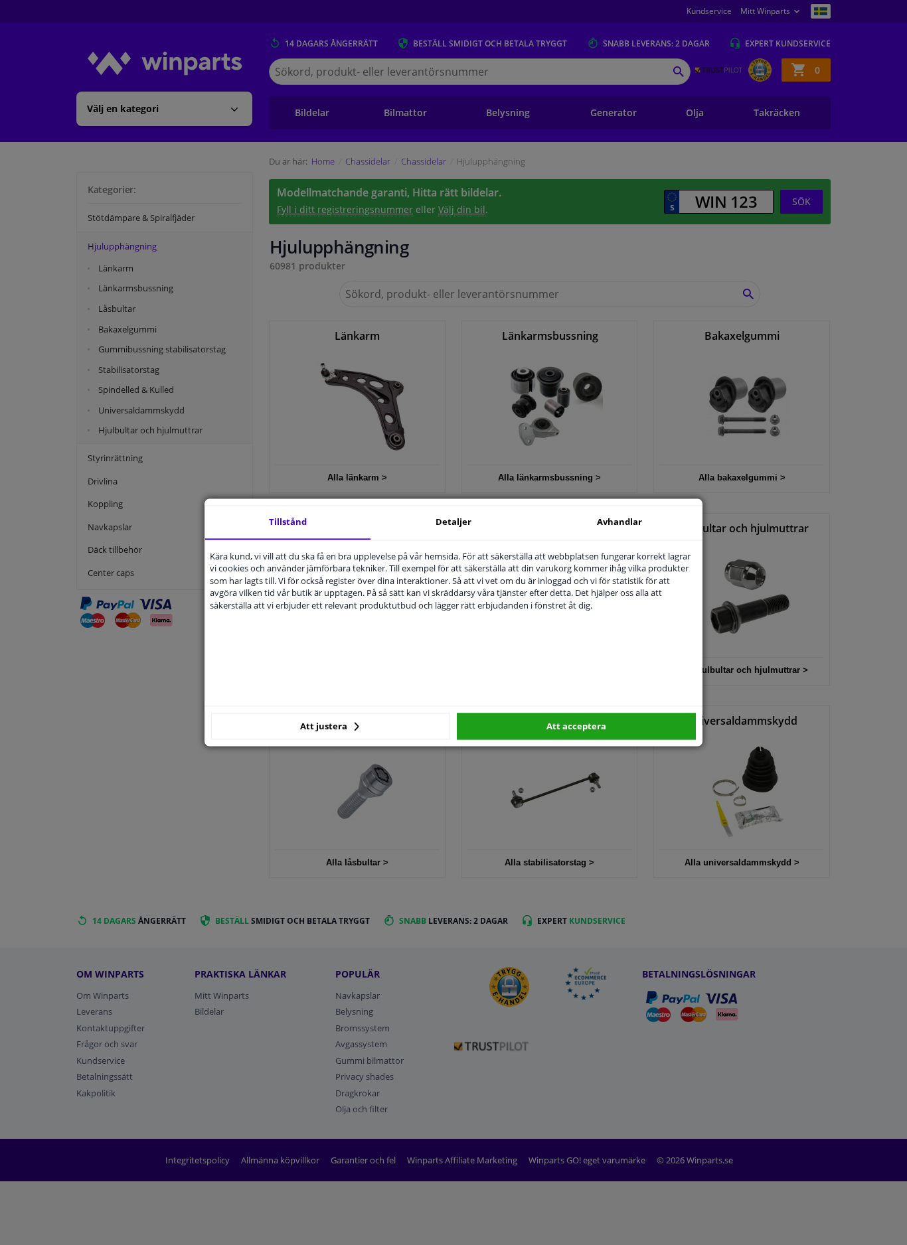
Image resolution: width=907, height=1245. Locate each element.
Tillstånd (288, 522)
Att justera (324, 726)
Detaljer (453, 522)
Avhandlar (619, 522)
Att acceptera (576, 726)
